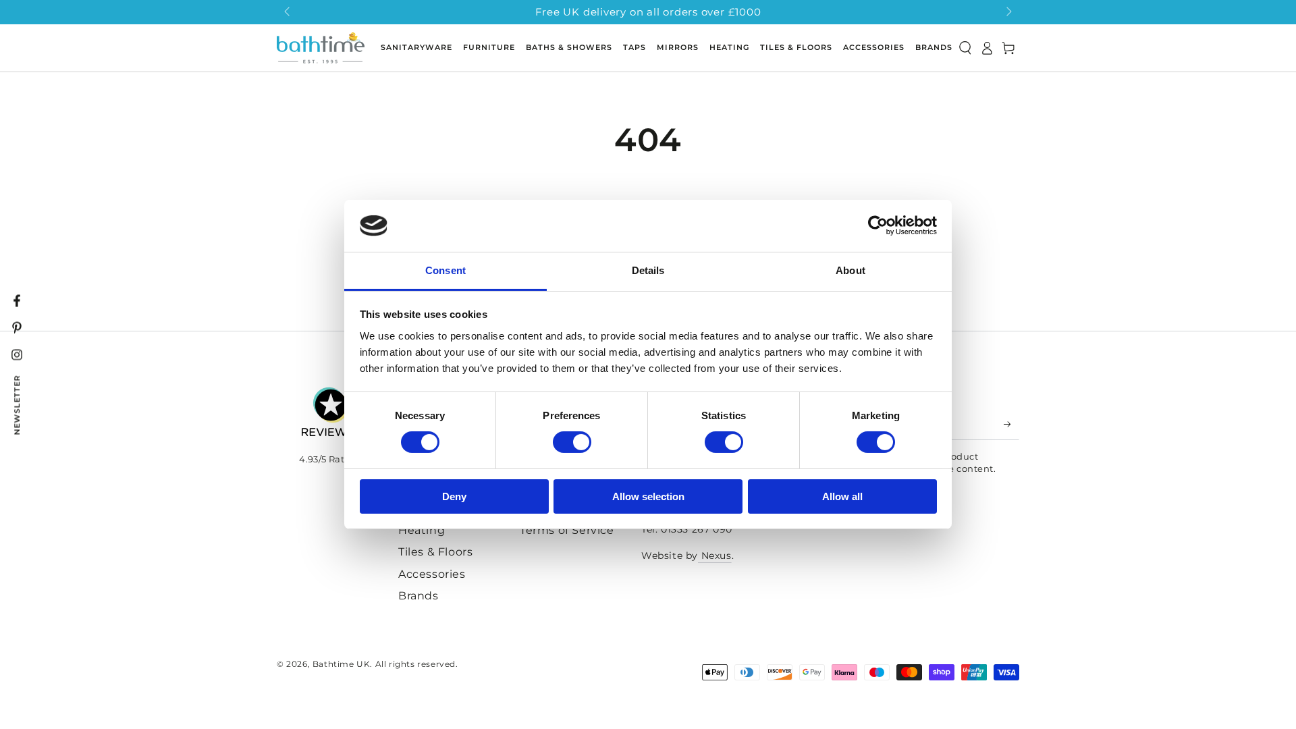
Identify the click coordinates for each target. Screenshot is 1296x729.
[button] (965, 47)
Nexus (715, 555)
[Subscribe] (1011, 424)
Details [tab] (648, 270)
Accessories (432, 574)
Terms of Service (567, 530)
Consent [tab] (445, 270)
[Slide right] (1007, 12)
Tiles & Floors (435, 551)
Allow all (842, 496)
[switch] (572, 442)
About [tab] (850, 270)
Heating (421, 530)
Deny (454, 496)
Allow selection (648, 496)
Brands (418, 595)
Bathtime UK (342, 664)
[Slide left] (288, 12)
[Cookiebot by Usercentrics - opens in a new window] (878, 225)
